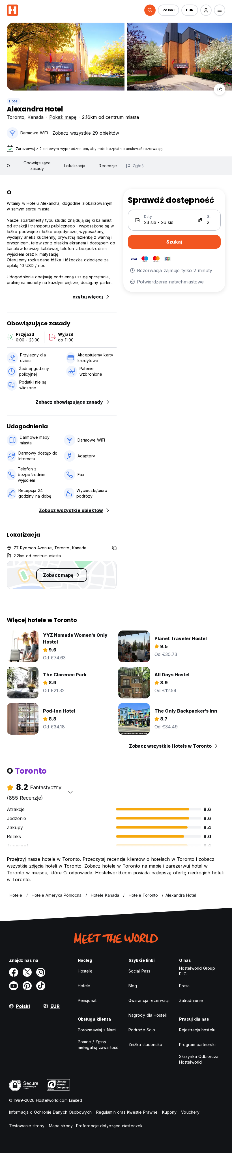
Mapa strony (61, 1125)
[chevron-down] (70, 792)
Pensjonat (87, 1000)
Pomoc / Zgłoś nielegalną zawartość (98, 1044)
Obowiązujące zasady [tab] (37, 165)
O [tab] (8, 165)
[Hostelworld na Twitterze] (27, 972)
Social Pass (139, 971)
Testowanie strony (26, 1125)
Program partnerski (197, 1044)
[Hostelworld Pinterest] (27, 985)
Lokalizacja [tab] (74, 165)
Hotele (84, 985)
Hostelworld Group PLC (197, 971)
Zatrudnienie (191, 1000)
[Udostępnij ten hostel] (219, 89)
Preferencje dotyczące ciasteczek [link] (109, 1125)
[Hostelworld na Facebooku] (13, 972)
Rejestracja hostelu (197, 1029)
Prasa (184, 985)
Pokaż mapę (62, 117)
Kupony (169, 1112)
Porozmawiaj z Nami (97, 1029)
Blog (132, 985)
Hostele (85, 971)
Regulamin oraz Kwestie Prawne (127, 1112)
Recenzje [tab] (108, 165)
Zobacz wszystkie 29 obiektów (85, 133)
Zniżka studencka (145, 1044)
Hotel (13, 101)
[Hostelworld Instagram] (40, 972)
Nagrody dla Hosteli (147, 1015)
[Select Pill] (150, 10)
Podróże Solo (141, 1029)
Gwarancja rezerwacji (148, 1000)
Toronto (15, 117)
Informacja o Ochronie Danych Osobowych (50, 1112)
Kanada (35, 117)
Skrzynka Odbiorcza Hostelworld (198, 1059)
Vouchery (190, 1112)
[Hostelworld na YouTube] (13, 985)
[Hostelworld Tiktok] (40, 985)
